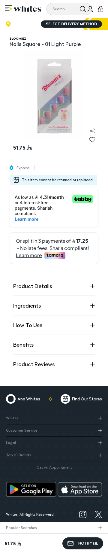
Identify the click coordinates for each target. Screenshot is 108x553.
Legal (11, 442)
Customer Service (22, 430)
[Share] (92, 131)
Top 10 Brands (18, 454)
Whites (12, 418)
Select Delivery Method (71, 23)
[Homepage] (27, 9)
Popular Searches (21, 527)
